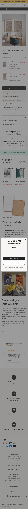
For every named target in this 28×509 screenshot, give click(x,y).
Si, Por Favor (14, 258)
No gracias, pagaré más (14, 263)
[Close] (25, 239)
